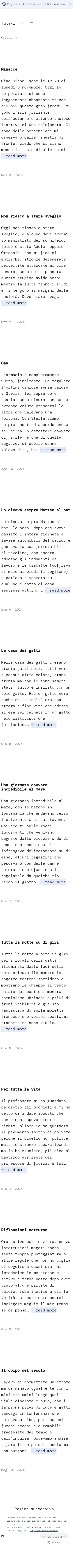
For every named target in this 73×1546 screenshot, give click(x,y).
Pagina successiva (36, 1508)
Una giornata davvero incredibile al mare (24, 787)
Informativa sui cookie (44, 1530)
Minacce (9, 69)
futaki (8, 23)
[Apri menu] (32, 23)
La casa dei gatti (20, 650)
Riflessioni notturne (24, 1230)
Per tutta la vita (20, 1089)
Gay (4, 363)
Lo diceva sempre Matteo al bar (35, 510)
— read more (14, 155)
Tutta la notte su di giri (30, 942)
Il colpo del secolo (23, 1370)
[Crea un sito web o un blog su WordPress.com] (2, 1536)
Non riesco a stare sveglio (31, 216)
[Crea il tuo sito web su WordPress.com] (36, 4)
